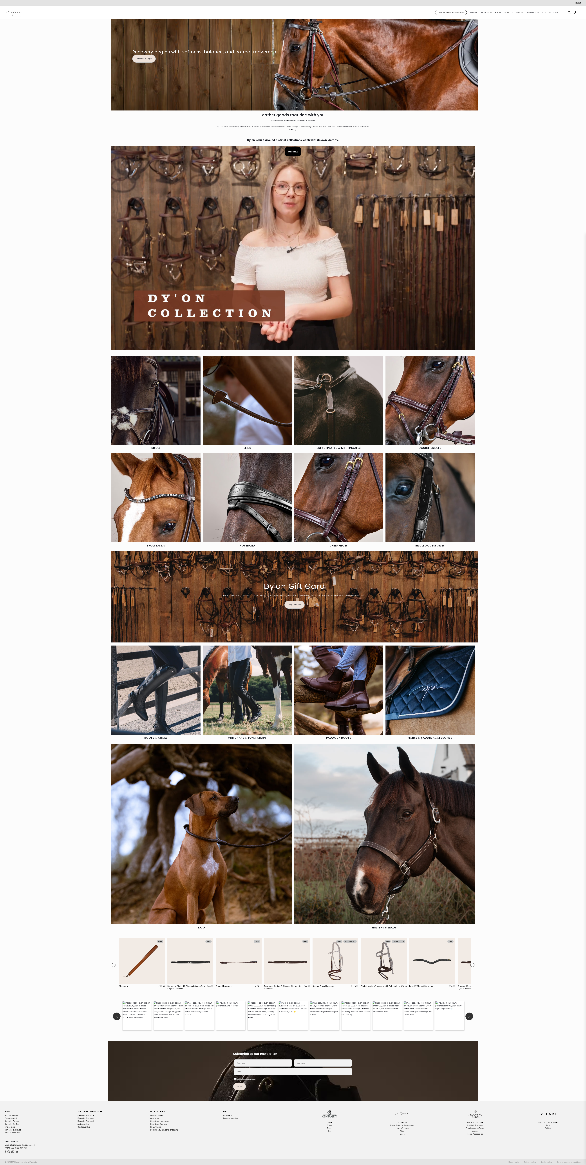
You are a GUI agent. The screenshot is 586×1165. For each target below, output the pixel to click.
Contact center (156, 1115)
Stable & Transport (475, 1125)
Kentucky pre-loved (13, 1130)
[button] (292, 108)
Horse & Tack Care (475, 1122)
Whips (548, 1128)
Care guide (154, 1118)
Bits (548, 1125)
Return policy (514, 1162)
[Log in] (575, 12)
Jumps (475, 1131)
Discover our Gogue (144, 59)
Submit (239, 1086)
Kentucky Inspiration (90, 1111)
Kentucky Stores (12, 1121)
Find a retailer (10, 1127)
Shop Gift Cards (294, 605)
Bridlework (402, 1122)
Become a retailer (230, 1118)
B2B (225, 1111)
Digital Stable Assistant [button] (451, 12)
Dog (329, 1131)
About (8, 1111)
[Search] (569, 12)
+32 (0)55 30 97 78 (19, 1148)
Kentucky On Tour (12, 1124)
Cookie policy (546, 1162)
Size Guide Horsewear (159, 1121)
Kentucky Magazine (86, 1115)
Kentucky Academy (86, 1118)
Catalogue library (85, 1127)
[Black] (222, 981)
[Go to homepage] (13, 12)
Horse (329, 1122)
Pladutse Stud (11, 1118)
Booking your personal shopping (164, 1130)
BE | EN (578, 3)
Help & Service (157, 1111)
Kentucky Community (87, 1121)
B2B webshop (229, 1115)
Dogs (402, 1134)
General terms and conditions (569, 1162)
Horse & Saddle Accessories (402, 1125)
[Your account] (575, 12)
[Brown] (218, 981)
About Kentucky (11, 1115)
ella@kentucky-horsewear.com (22, 1145)
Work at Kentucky (12, 1133)
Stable (329, 1125)
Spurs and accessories (548, 1122)
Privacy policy (530, 1162)
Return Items (155, 1127)
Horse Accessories (475, 1134)
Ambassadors (83, 1124)
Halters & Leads (402, 1128)
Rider (329, 1128)
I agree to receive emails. (246, 1079)
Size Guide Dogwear (159, 1124)
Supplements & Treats (475, 1128)
